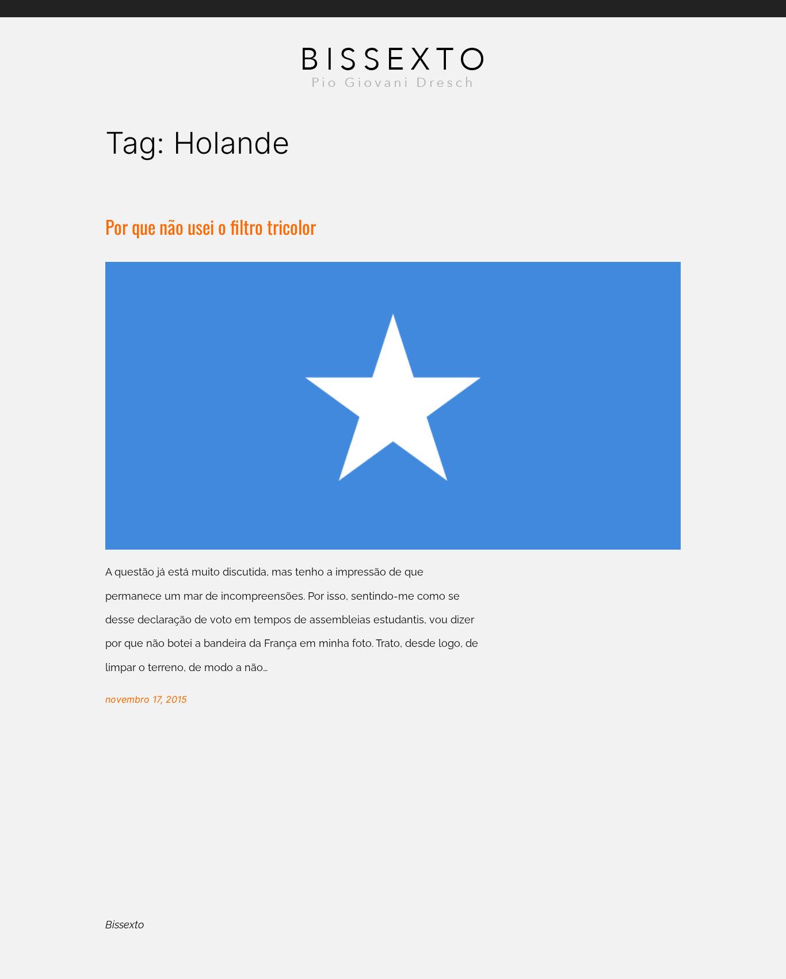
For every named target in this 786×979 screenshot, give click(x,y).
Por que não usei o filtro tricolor (210, 227)
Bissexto (124, 925)
